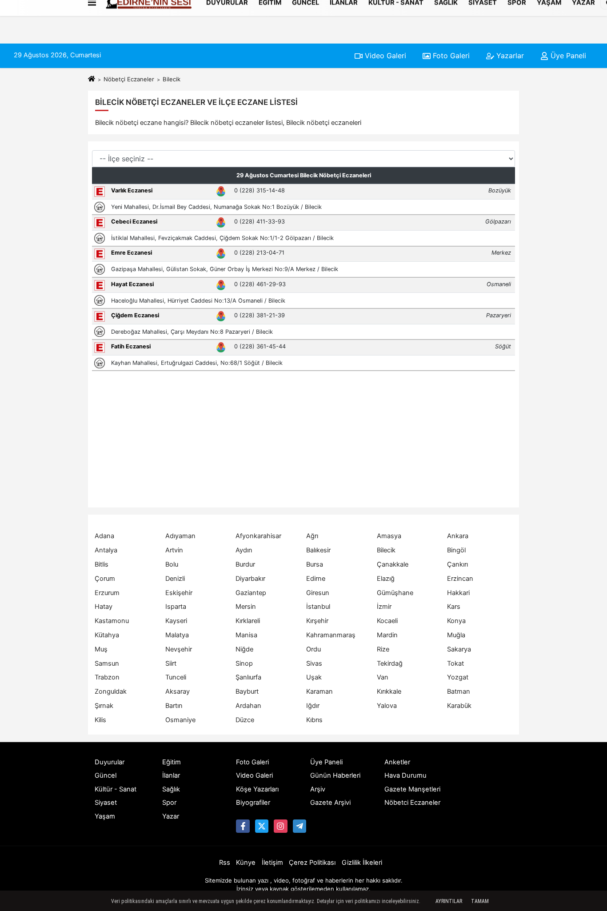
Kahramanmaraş (330, 635)
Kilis (100, 720)
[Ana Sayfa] (91, 79)
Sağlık (171, 789)
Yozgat (457, 677)
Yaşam (105, 816)
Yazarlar (509, 55)
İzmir (384, 607)
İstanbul (318, 607)
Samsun (107, 663)
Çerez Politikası (312, 863)
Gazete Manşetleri (412, 789)
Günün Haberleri (335, 775)
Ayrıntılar (448, 901)
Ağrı (312, 536)
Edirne (315, 579)
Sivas (314, 663)
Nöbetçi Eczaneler (129, 79)
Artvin (174, 550)
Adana (104, 536)
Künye (246, 863)
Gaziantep (251, 593)
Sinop (244, 663)
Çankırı (457, 564)
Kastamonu (112, 621)
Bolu (171, 564)
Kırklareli (248, 621)
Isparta (175, 607)
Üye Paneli (567, 55)
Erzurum (107, 593)
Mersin (246, 607)
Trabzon (107, 677)
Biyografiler (253, 803)
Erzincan (460, 579)
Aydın (244, 550)
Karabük (459, 706)
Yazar (170, 816)
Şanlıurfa (248, 677)
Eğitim (171, 762)
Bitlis (101, 564)
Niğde (244, 649)
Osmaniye (180, 720)
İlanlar (171, 775)
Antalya (106, 550)
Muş (101, 649)
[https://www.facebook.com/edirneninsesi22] (242, 826)
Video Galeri (384, 55)
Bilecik (386, 550)
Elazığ (386, 579)
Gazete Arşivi (330, 803)
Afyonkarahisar (258, 536)
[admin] (299, 826)
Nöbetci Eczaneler (412, 803)
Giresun (317, 593)
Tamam (480, 901)
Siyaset (106, 803)
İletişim (272, 863)
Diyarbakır (250, 579)
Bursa (314, 564)
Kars (453, 607)
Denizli (175, 579)
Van (382, 677)
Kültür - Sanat (115, 789)
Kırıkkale (389, 691)
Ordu (313, 649)
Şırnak (104, 706)
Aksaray (177, 691)
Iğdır (312, 706)
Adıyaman (180, 536)
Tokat (455, 663)
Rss (224, 863)
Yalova (387, 706)
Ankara (457, 536)
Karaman (319, 691)
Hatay (103, 607)
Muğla (456, 635)
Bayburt (247, 691)
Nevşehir (178, 649)
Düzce (245, 720)
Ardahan (248, 706)
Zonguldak (111, 691)
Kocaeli (387, 621)
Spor (169, 803)
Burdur (245, 564)
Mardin (387, 635)
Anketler (397, 762)
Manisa (246, 635)
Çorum (105, 579)
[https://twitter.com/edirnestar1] (261, 826)
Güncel (105, 775)
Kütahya (107, 635)
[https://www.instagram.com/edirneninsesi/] (280, 826)
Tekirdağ (390, 663)
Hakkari (458, 593)
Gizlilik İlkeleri (362, 863)
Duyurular (109, 762)
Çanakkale (392, 564)
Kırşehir (317, 621)
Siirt (170, 663)
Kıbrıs (314, 720)
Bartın (174, 706)
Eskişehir (178, 593)
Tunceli (175, 677)
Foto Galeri (450, 55)
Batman (458, 691)
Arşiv (317, 789)
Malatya (177, 635)
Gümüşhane (395, 593)
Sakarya (459, 649)
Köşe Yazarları (257, 789)
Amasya (389, 536)
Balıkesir (318, 550)
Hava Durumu (405, 775)
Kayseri (176, 621)
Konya (456, 621)
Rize (383, 649)
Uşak (314, 677)
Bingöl (456, 550)
